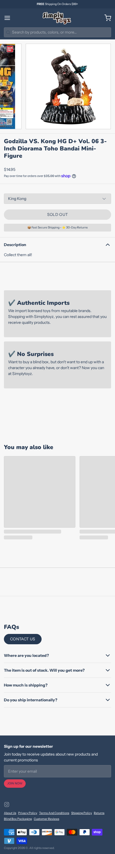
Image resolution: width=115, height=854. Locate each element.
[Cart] (105, 18)
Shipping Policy (81, 813)
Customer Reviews (46, 819)
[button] (57, 214)
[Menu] (9, 18)
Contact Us (22, 638)
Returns (99, 813)
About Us (10, 813)
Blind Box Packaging (18, 819)
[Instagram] (6, 804)
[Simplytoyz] (57, 17)
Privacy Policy (27, 813)
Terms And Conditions (54, 813)
